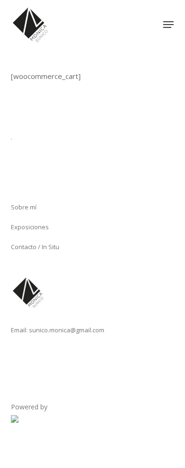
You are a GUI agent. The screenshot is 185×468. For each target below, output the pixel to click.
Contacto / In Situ (35, 247)
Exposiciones (30, 227)
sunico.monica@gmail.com (66, 330)
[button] (168, 24)
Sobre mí (24, 207)
